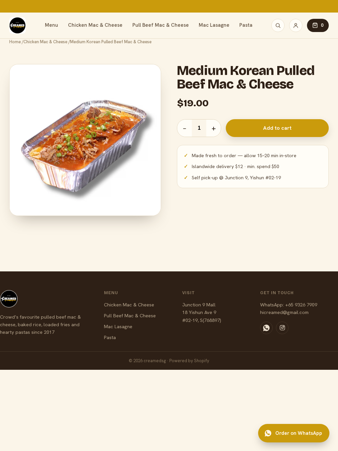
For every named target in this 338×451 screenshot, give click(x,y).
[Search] (278, 25)
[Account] (295, 25)
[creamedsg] (17, 25)
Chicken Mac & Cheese (95, 25)
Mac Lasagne (214, 25)
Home (15, 42)
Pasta (246, 25)
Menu (51, 25)
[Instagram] (282, 328)
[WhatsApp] (266, 328)
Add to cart (277, 127)
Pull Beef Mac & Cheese (160, 25)
